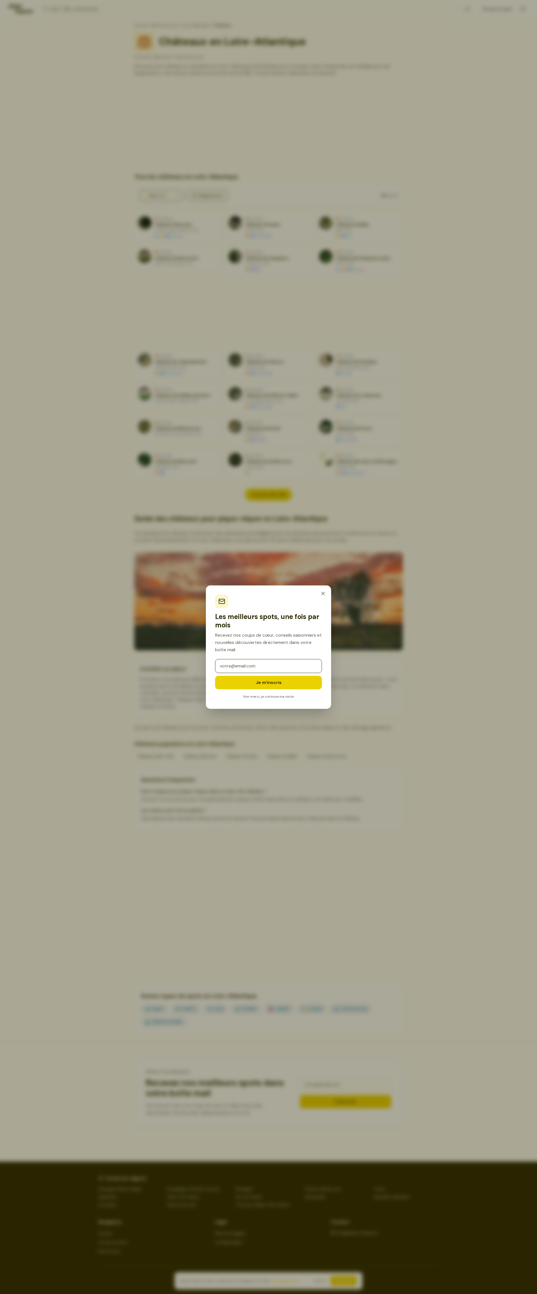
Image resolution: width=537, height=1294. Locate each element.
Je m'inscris (269, 682)
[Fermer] (323, 593)
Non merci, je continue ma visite (268, 696)
